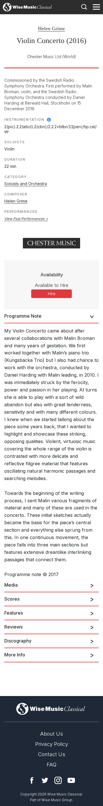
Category (15, 177)
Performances (20, 211)
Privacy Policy (51, 744)
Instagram (58, 780)
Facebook (31, 780)
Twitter (45, 780)
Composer (15, 194)
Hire (52, 293)
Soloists (14, 142)
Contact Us (51, 754)
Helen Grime (51, 28)
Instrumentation (24, 119)
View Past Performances (24, 219)
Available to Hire (51, 285)
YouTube (71, 780)
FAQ (51, 765)
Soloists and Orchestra (25, 183)
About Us (51, 734)
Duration (14, 159)
